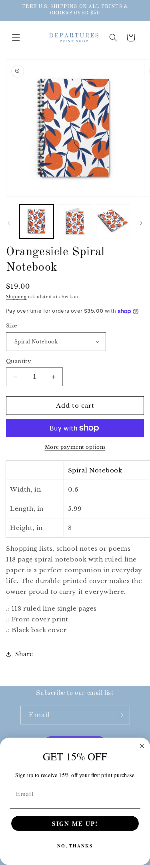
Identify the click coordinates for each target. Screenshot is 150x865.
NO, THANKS (75, 846)
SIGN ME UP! (75, 823)
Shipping (16, 297)
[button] (16, 37)
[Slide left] (9, 223)
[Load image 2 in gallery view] (75, 221)
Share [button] (24, 654)
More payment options (75, 447)
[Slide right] (141, 223)
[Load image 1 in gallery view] (37, 221)
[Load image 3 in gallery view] (113, 221)
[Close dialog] (141, 746)
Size (11, 325)
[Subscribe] (121, 715)
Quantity (18, 361)
